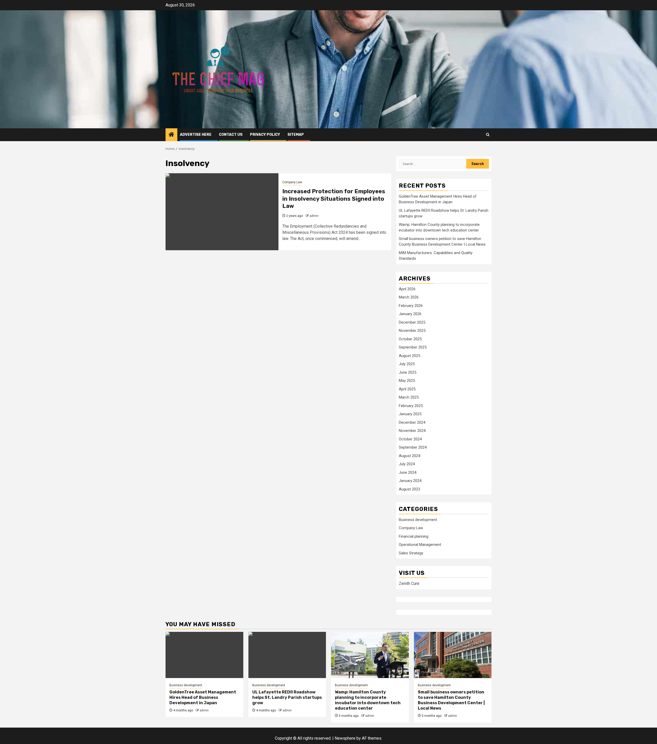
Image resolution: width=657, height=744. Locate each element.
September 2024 (413, 447)
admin (314, 216)
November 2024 (412, 430)
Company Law (292, 182)
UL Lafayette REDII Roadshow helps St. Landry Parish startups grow (287, 697)
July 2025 (407, 364)
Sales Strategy (411, 553)
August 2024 (409, 455)
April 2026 (407, 289)
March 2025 (409, 397)
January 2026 (410, 314)
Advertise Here (195, 134)
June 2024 (407, 472)
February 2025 (411, 405)
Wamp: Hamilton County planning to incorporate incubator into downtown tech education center (368, 700)
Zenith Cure (409, 583)
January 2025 (410, 414)
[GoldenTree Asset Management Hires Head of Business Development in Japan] (204, 655)
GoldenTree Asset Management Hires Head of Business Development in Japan (202, 697)
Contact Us (231, 134)
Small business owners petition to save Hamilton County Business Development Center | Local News (451, 700)
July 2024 (407, 464)
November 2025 (412, 330)
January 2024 (410, 480)
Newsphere (345, 738)
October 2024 (410, 439)
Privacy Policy (265, 134)
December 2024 (412, 422)
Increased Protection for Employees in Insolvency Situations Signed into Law (333, 198)
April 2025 (407, 389)
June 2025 (407, 372)
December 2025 (412, 322)
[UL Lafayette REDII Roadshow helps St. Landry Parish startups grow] (287, 655)
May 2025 (407, 380)
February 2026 (411, 305)
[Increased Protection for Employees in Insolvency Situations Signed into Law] (222, 211)
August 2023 (409, 489)
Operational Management (420, 544)
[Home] (171, 135)
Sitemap (295, 134)
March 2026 (409, 297)
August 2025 (409, 355)
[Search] (488, 135)
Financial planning (413, 536)
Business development (418, 519)
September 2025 (413, 347)
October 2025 (410, 339)
